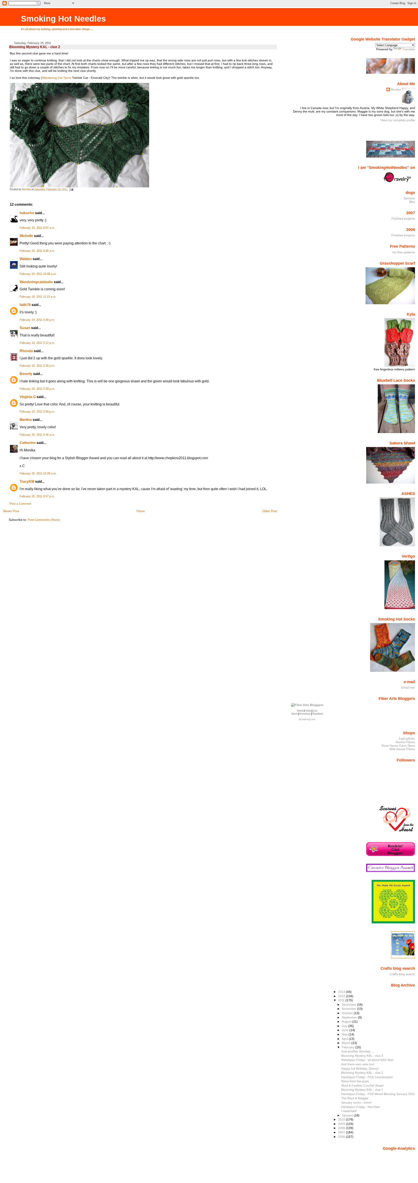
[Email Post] (71, 189)
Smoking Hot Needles (63, 18)
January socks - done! (356, 1102)
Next (294, 713)
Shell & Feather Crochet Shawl (362, 1085)
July (345, 1026)
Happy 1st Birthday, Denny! (360, 1068)
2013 (342, 991)
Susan (25, 328)
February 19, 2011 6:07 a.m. (37, 227)
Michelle (26, 236)
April (345, 1038)
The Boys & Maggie (354, 1098)
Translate (408, 49)
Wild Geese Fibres (402, 749)
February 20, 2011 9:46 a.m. (37, 434)
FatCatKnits (407, 738)
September (350, 1017)
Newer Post (11, 511)
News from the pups (355, 1081)
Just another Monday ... (357, 1051)
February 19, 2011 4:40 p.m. (37, 319)
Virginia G (28, 397)
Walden (26, 259)
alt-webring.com (307, 719)
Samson (409, 198)
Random (317, 713)
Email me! (408, 687)
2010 (342, 1119)
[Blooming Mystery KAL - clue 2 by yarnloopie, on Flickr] (79, 186)
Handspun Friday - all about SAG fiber (367, 1060)
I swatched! (349, 1111)
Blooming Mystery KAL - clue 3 (362, 1055)
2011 (342, 1000)
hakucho (27, 213)
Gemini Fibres (405, 742)
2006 (342, 1136)
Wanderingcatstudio (36, 282)
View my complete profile (398, 120)
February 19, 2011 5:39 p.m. (37, 388)
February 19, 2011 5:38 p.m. (37, 365)
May (345, 1034)
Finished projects (403, 218)
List (315, 710)
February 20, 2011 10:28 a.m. (38, 473)
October (348, 1013)
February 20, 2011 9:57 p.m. (37, 496)
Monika (396, 89)
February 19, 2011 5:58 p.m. (37, 411)
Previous (304, 713)
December (349, 1004)
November (349, 1008)
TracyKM (27, 481)
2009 (342, 1124)
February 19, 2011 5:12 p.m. (37, 342)
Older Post (269, 511)
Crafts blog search (402, 974)
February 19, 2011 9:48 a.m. (37, 250)
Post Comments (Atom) (44, 519)
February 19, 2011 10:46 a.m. (38, 274)
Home (141, 511)
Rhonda (26, 351)
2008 (342, 1128)
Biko (412, 201)
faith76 (25, 305)
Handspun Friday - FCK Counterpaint (367, 1077)
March (346, 1043)
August (347, 1021)
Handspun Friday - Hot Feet (360, 1107)
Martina (26, 420)
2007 (342, 1132)
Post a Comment (20, 503)
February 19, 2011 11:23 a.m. (38, 296)
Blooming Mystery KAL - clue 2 (362, 1072)
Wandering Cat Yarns (56, 77)
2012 (342, 996)
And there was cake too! (357, 1064)
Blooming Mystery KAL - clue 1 (362, 1089)
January (348, 1115)
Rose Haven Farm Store (398, 745)
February (348, 1047)
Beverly (26, 374)
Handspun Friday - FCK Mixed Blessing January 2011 (378, 1094)
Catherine (28, 443)
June (345, 1030)
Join (308, 710)
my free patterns (403, 252)
